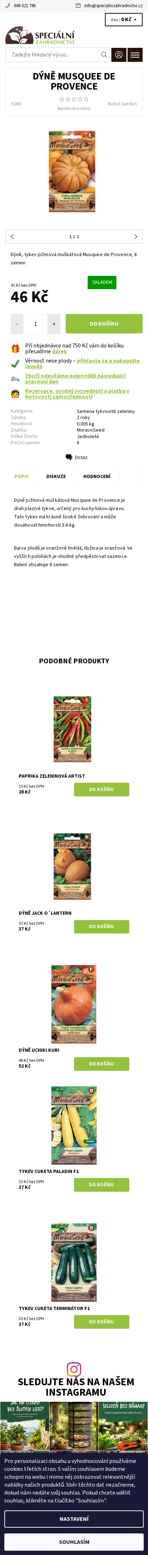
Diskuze (56, 476)
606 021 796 (25, 6)
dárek (59, 351)
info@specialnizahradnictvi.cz (113, 6)
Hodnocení (96, 476)
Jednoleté (88, 436)
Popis (21, 476)
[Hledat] (104, 54)
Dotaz (81, 457)
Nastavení (74, 1519)
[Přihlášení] (118, 55)
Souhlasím (74, 1542)
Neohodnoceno (74, 108)
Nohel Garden (122, 104)
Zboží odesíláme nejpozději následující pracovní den (75, 379)
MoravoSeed (91, 430)
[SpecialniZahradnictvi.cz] (74, 35)
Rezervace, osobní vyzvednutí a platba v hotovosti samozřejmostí (77, 394)
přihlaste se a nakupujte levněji (82, 363)
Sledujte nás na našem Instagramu (76, 1387)
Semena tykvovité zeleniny (106, 411)
